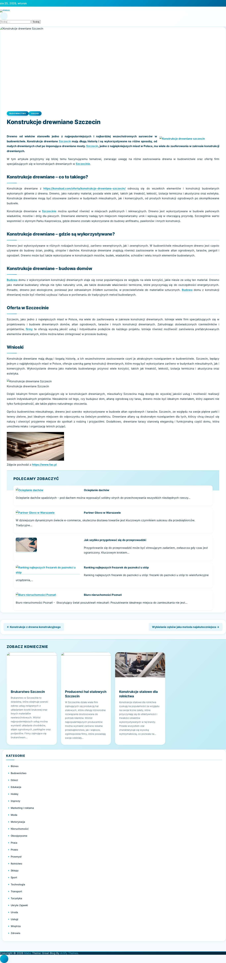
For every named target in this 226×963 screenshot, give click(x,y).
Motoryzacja (18, 821)
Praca (14, 842)
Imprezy (15, 801)
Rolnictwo (16, 863)
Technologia (18, 884)
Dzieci (14, 780)
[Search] (4, 16)
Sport (14, 877)
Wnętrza (16, 926)
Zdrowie (15, 933)
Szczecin (65, 141)
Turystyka (16, 898)
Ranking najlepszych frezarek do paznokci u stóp (116, 567)
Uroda (14, 912)
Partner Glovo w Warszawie (102, 512)
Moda (14, 814)
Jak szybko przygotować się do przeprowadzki (115, 540)
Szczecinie (83, 163)
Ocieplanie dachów (96, 490)
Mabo (27, 953)
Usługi (35, 113)
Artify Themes (69, 953)
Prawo (14, 849)
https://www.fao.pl (44, 464)
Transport (16, 891)
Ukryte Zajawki (19, 905)
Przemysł (16, 856)
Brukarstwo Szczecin (28, 692)
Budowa (12, 280)
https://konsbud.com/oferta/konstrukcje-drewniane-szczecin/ (84, 188)
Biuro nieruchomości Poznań (103, 594)
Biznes (15, 766)
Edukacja (16, 787)
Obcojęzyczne (19, 835)
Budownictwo (17, 113)
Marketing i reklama (22, 807)
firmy (29, 329)
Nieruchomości (19, 828)
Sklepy (15, 870)
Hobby (14, 794)
